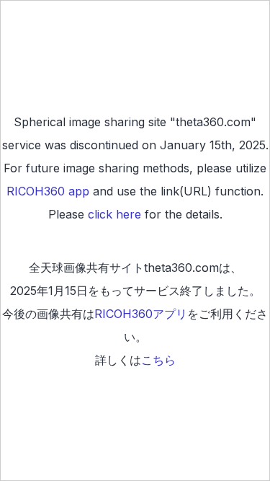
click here (114, 214)
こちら (158, 360)
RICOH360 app (47, 191)
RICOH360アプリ (140, 313)
